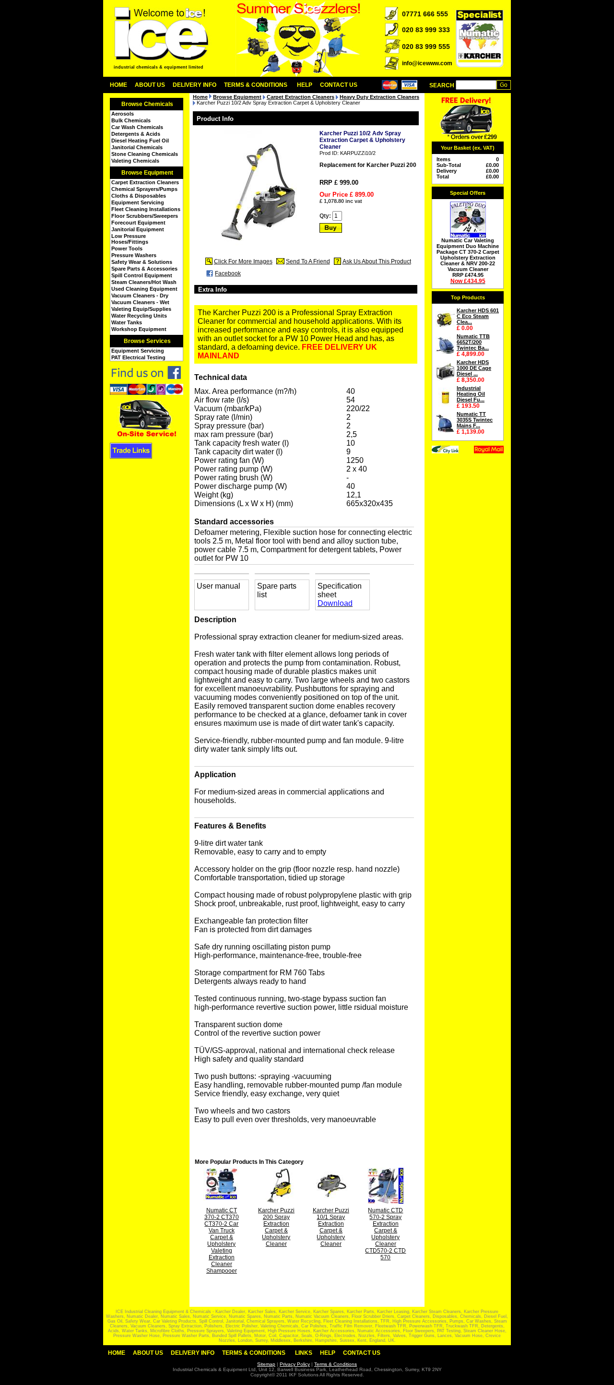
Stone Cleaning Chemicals (144, 154)
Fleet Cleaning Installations (145, 209)
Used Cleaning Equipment (144, 289)
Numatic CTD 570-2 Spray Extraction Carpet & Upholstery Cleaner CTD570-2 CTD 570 (385, 1234)
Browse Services (147, 341)
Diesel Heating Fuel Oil (140, 140)
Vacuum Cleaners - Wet (140, 302)
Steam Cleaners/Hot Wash (144, 282)
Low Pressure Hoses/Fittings (129, 239)
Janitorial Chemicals (137, 147)
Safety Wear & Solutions (141, 262)
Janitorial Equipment (137, 229)
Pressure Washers (133, 255)
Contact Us (338, 85)
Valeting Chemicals (135, 161)
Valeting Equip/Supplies (141, 309)
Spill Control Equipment (141, 275)
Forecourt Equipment (138, 222)
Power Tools (126, 248)
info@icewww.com (427, 63)
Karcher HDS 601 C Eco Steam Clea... (478, 316)
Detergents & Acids (135, 134)
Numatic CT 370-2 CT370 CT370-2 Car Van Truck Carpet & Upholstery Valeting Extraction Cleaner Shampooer (221, 1240)
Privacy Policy (295, 1364)
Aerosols (122, 114)
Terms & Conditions (255, 85)
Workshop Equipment (138, 329)
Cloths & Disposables (138, 196)
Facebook (228, 273)
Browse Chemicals (147, 104)
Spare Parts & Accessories (144, 269)
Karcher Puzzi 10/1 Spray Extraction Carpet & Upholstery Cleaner (331, 1227)
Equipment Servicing (137, 202)
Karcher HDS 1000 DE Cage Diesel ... (474, 368)
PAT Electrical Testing (138, 357)
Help (304, 85)
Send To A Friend (308, 261)
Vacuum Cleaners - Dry (139, 295)
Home (118, 85)
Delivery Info (194, 85)
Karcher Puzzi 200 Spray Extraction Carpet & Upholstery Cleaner (276, 1227)
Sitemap (266, 1364)
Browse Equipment (147, 172)
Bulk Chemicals (131, 120)
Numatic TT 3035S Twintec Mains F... (475, 419)
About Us (150, 85)
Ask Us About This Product (376, 261)
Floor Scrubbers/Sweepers (144, 216)
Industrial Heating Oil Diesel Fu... (471, 393)
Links (303, 1352)
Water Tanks (126, 322)
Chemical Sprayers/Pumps (144, 189)
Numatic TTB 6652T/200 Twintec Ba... (473, 342)
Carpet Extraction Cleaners (145, 182)
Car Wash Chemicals (137, 127)
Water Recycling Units (139, 316)
